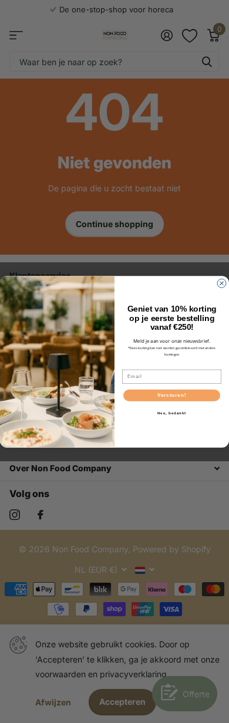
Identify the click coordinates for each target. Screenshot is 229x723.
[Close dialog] (221, 283)
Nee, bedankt (172, 413)
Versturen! (172, 395)
